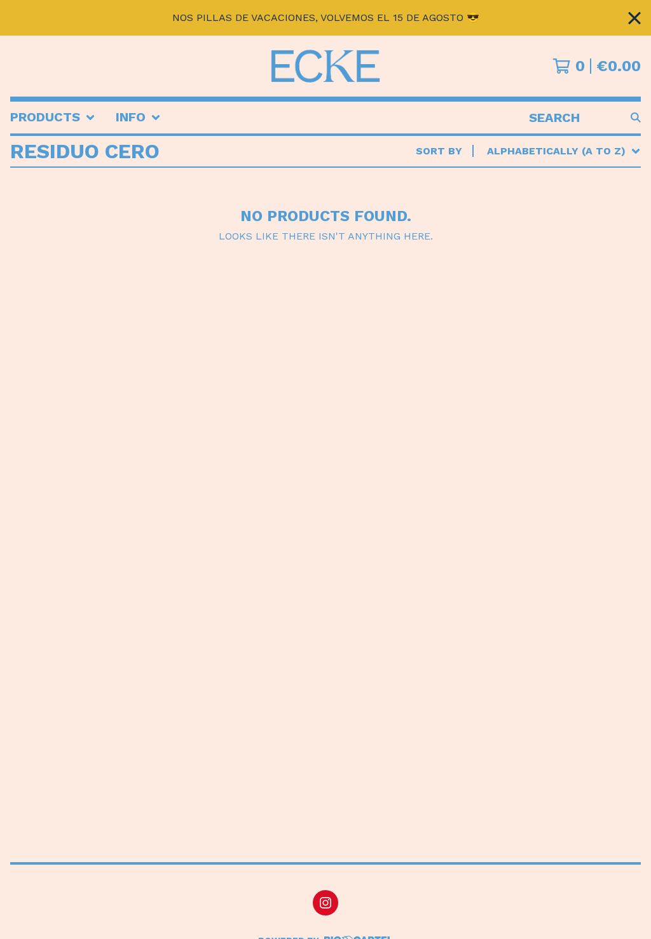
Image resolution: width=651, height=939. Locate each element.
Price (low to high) (546, 326)
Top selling (524, 225)
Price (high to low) (546, 347)
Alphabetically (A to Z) (559, 245)
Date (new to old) (542, 286)
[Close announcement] (634, 18)
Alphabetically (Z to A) (559, 265)
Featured (517, 184)
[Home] (325, 66)
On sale (512, 204)
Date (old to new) (542, 306)
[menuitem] (52, 117)
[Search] (636, 117)
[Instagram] (325, 902)
